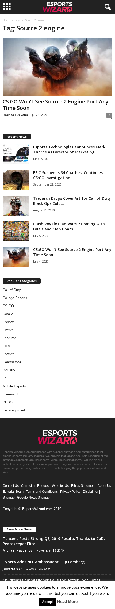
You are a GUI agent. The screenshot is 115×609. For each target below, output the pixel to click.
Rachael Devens (15, 115)
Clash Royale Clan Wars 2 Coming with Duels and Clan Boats (69, 226)
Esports (9, 322)
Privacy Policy (70, 492)
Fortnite (8, 354)
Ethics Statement (83, 486)
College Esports (15, 298)
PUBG (8, 402)
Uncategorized (14, 410)
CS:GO (8, 306)
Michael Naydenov (17, 550)
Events (8, 330)
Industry (9, 370)
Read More (67, 601)
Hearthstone (12, 362)
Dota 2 (8, 314)
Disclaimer (90, 492)
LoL (5, 378)
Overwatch (11, 394)
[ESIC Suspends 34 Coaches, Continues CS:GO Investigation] (16, 180)
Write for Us (60, 486)
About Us (104, 486)
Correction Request (35, 486)
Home (6, 20)
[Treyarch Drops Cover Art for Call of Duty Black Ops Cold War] (16, 206)
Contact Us (11, 486)
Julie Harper (12, 568)
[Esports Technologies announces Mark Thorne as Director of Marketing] (16, 154)
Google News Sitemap (33, 497)
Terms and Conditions (42, 492)
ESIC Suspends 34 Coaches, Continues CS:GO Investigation (68, 175)
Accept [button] (47, 602)
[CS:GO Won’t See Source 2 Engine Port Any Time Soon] (57, 67)
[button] (107, 7)
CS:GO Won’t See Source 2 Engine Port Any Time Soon (55, 104)
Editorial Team (13, 492)
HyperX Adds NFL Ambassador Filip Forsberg (44, 561)
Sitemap (9, 497)
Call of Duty (12, 290)
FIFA (6, 346)
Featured (9, 338)
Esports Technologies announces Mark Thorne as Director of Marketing (69, 149)
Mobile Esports (14, 386)
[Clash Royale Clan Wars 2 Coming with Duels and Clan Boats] (16, 231)
